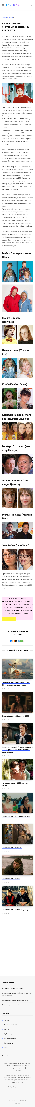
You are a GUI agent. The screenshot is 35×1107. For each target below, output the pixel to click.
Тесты (5, 1047)
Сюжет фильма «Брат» (11, 879)
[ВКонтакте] (11, 641)
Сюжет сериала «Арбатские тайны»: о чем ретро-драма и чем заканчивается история (17, 749)
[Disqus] (17, 941)
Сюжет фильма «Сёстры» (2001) (15, 910)
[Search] (30, 5)
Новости (6, 1029)
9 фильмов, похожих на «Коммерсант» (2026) (16, 1000)
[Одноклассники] (14, 641)
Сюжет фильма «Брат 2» (12, 848)
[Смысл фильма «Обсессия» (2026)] (17, 702)
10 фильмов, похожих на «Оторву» (12, 988)
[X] (16, 641)
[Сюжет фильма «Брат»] (17, 865)
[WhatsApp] (21, 641)
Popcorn (6, 1020)
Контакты (23, 1100)
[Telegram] (19, 641)
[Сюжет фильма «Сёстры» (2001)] (17, 896)
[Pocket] (24, 641)
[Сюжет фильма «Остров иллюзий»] (17, 803)
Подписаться (9, 619)
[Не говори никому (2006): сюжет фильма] (17, 769)
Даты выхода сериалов (11, 1025)
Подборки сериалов (10, 1034)
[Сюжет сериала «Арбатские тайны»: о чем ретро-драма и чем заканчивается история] (17, 733)
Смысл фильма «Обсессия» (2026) (15, 716)
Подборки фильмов (10, 1038)
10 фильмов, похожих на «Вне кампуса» (14, 1005)
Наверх (18, 1103)
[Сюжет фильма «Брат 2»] (17, 834)
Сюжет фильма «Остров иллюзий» (16, 816)
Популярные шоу (9, 1043)
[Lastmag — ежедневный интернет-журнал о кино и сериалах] (13, 5)
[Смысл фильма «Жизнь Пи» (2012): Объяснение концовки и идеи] (17, 669)
